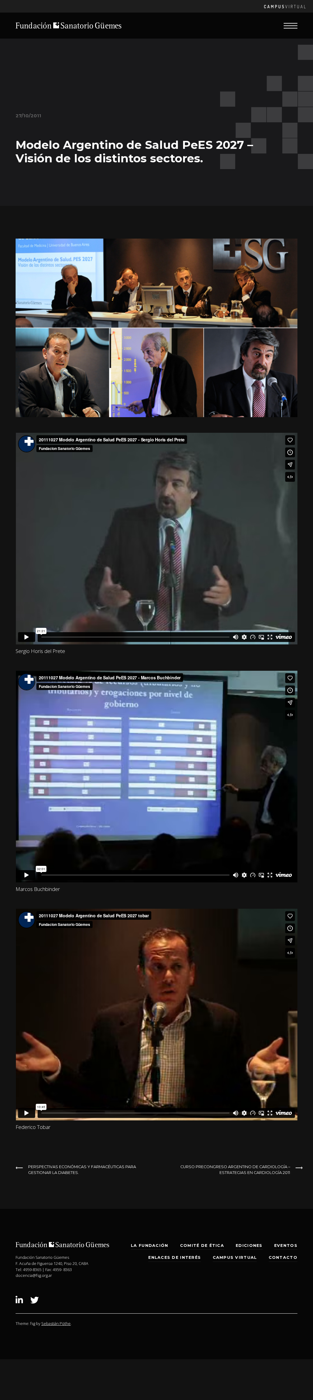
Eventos (285, 1245)
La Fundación (149, 1245)
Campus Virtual (235, 1257)
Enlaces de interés (174, 1257)
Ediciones (249, 1245)
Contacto (283, 1257)
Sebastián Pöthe (56, 1323)
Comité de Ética (202, 1245)
